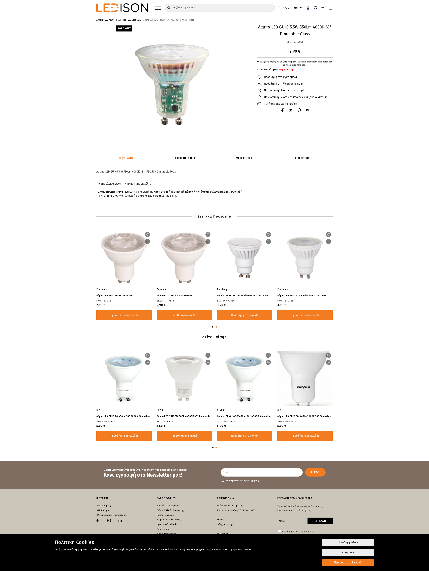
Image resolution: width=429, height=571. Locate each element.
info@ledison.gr (225, 524)
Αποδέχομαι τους (242, 480)
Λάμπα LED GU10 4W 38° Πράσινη (114, 295)
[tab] (126, 158)
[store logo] (122, 7)
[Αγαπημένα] (315, 7)
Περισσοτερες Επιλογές (348, 562)
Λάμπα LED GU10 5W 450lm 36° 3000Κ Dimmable (123, 416)
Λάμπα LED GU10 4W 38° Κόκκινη (175, 295)
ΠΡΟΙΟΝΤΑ (158, 8)
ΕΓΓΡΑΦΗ (315, 472)
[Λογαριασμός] (308, 7)
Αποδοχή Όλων (348, 542)
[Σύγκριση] (323, 7)
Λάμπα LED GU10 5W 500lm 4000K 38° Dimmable (183, 416)
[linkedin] (120, 521)
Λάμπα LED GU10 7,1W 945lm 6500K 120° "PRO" (243, 295)
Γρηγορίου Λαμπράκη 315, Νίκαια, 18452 (236, 510)
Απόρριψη (348, 552)
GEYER (160, 410)
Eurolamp (162, 289)
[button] (168, 7)
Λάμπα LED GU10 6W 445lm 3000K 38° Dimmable (304, 416)
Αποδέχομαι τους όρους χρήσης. (299, 531)
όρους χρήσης (251, 480)
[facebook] (97, 521)
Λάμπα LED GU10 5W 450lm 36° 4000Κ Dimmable (244, 416)
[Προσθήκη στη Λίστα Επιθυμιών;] (208, 234)
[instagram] (109, 521)
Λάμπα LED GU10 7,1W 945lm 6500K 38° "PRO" (302, 295)
